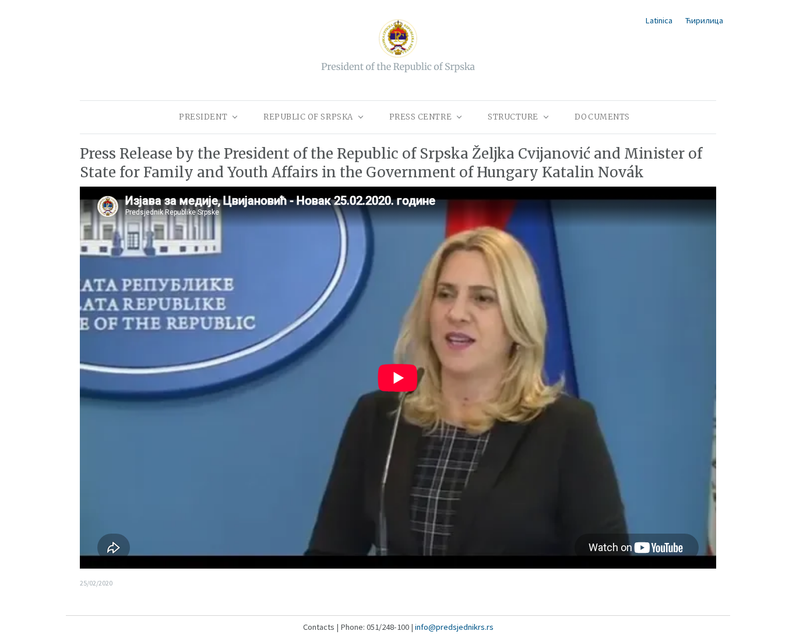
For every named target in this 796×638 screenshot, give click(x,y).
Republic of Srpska (308, 117)
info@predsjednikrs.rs (454, 627)
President (203, 117)
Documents (602, 117)
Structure (513, 117)
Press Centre (420, 117)
